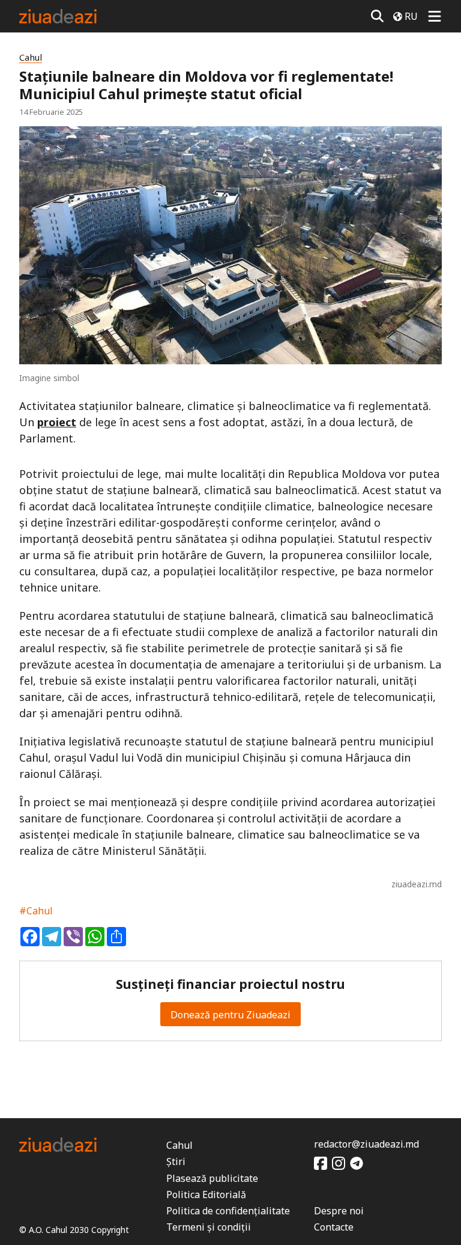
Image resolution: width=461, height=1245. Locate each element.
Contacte (334, 1227)
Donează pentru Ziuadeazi (230, 1014)
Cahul (30, 57)
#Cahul (36, 910)
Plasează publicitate (212, 1178)
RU (411, 16)
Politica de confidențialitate (228, 1210)
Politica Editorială (206, 1194)
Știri (175, 1161)
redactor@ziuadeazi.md (366, 1144)
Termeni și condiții (208, 1227)
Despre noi (339, 1210)
